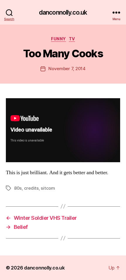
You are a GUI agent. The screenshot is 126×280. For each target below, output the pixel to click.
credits (31, 188)
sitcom (48, 188)
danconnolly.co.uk (63, 12)
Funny (58, 38)
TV (72, 38)
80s (18, 188)
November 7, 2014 (67, 68)
